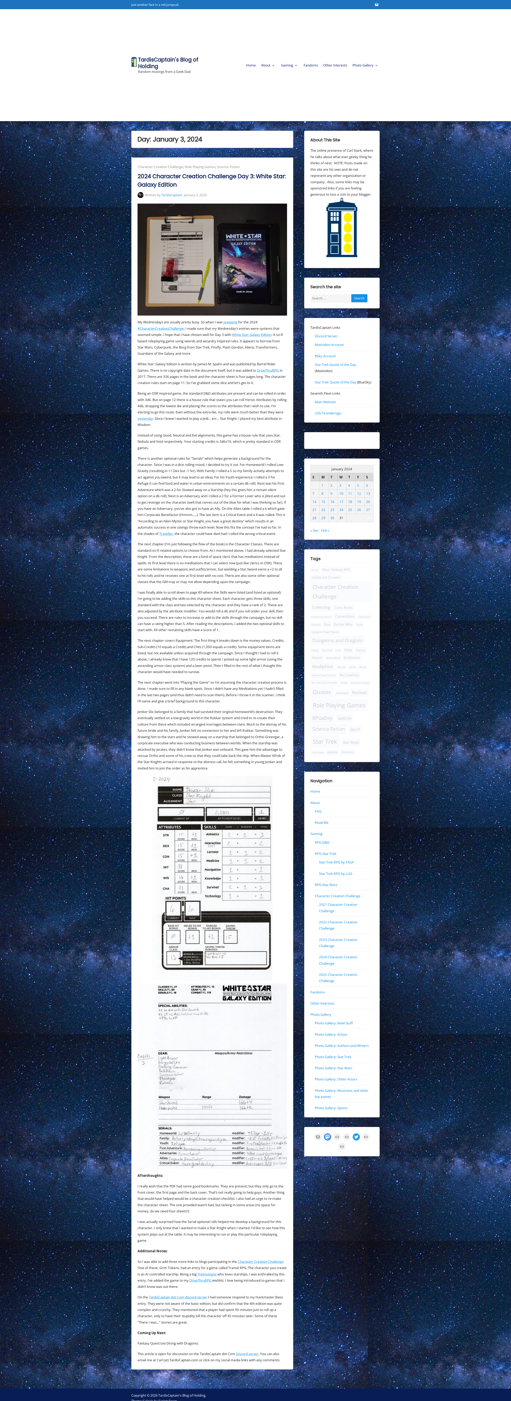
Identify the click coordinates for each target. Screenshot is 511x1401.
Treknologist (207, 1274)
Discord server (247, 1353)
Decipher (316, 624)
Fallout (315, 650)
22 (323, 510)
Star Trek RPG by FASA (336, 862)
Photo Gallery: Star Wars (333, 1068)
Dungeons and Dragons (337, 640)
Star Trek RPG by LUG (335, 873)
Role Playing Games (200, 166)
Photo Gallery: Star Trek (333, 1056)
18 (350, 501)
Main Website (325, 402)
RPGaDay (322, 718)
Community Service (321, 616)
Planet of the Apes (360, 682)
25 (350, 510)
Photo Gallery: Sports (331, 1108)
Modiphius (322, 666)
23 (332, 510)
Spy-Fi (355, 729)
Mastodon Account (329, 345)
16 (332, 501)
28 (314, 518)
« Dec (314, 530)
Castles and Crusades (326, 577)
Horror (360, 650)
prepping (230, 322)
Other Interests (335, 65)
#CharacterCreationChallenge (161, 328)
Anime (315, 570)
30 (332, 518)
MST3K (352, 667)
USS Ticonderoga (328, 413)
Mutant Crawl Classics (323, 675)
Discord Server (326, 336)
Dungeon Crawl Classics (325, 632)
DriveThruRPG (268, 370)
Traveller (166, 533)
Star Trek (325, 742)
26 (359, 510)
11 (350, 493)
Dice (327, 624)
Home (251, 65)
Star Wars (351, 742)
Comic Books (344, 608)
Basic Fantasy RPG (336, 569)
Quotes (322, 692)
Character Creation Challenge (160, 166)
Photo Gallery (363, 65)
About (265, 65)
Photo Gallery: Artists (331, 1034)
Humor (317, 657)
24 (341, 510)
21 (314, 510)
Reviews (359, 692)
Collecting (321, 607)
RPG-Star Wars (326, 884)
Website (332, 752)
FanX (338, 650)
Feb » (325, 530)
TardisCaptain (171, 195)
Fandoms (311, 65)
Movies (341, 667)
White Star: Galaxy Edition (251, 334)
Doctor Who (343, 624)
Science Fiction (228, 166)
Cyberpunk (364, 616)
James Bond (333, 658)
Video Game (317, 752)
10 (341, 493)
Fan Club (327, 650)
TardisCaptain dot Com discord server (178, 1297)
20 (368, 501)
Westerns (348, 752)
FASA (348, 650)
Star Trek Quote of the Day (335, 364)
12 (359, 493)
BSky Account (325, 356)
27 (368, 510)
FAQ (318, 811)
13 (368, 493)
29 (323, 518)
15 (323, 501)
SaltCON (345, 718)
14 (314, 501)
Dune (359, 624)
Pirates (344, 682)
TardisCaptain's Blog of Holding (168, 63)
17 (341, 501)
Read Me (322, 822)
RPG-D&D (322, 842)
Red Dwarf (342, 693)
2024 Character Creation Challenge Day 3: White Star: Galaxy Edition (212, 180)
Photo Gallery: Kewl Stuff (334, 1023)
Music (362, 667)
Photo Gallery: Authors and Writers (342, 1045)
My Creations (349, 675)
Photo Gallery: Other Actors (336, 1079)
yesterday (145, 418)
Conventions (344, 616)
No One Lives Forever (324, 683)
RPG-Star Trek (325, 853)
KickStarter (352, 657)
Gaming (287, 65)
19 (359, 501)
